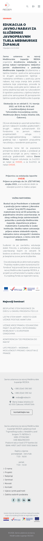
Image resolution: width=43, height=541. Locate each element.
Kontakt (8, 487)
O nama (8, 469)
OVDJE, (19, 162)
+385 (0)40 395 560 (23, 389)
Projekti (8, 472)
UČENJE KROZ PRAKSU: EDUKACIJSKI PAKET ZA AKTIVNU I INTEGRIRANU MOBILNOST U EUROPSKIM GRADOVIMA (20, 329)
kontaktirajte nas (21, 412)
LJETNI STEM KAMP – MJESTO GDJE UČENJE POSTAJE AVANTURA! (20, 318)
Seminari (8, 480)
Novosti (8, 483)
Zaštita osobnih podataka (16, 494)
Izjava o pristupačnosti (14, 491)
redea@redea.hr (23, 397)
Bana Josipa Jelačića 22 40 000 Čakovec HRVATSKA (21, 403)
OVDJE (12, 165)
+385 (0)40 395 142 (23, 393)
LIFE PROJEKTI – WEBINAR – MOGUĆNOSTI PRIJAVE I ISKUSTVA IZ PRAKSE (20, 350)
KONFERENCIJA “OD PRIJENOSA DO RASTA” (20, 340)
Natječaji (8, 476)
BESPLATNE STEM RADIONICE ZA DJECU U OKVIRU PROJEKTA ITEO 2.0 (20, 309)
